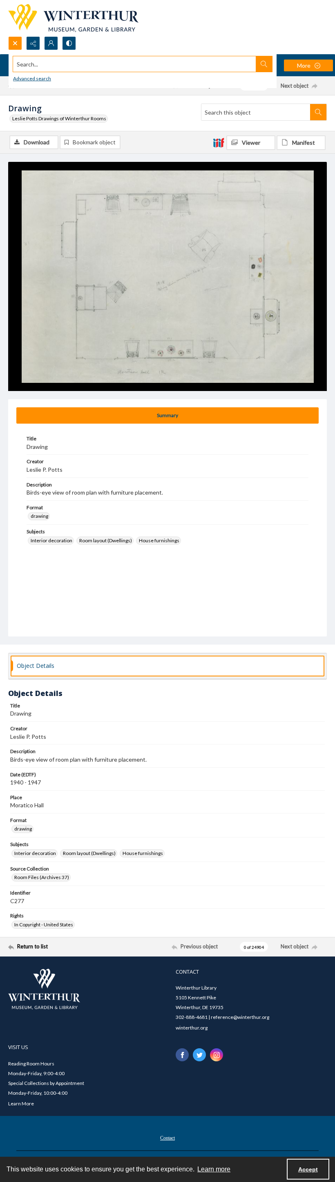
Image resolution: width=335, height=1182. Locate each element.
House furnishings (159, 540)
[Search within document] (318, 112)
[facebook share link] (182, 1054)
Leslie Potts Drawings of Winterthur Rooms (59, 118)
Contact (167, 1138)
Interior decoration (51, 540)
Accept (308, 1169)
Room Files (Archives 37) (41, 877)
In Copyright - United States (43, 924)
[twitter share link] (199, 1054)
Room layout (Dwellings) (105, 540)
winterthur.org (192, 1028)
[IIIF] (218, 142)
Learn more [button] (213, 1169)
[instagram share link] (216, 1054)
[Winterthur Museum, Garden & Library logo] (73, 18)
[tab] (167, 415)
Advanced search (32, 78)
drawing (39, 516)
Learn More (21, 1103)
